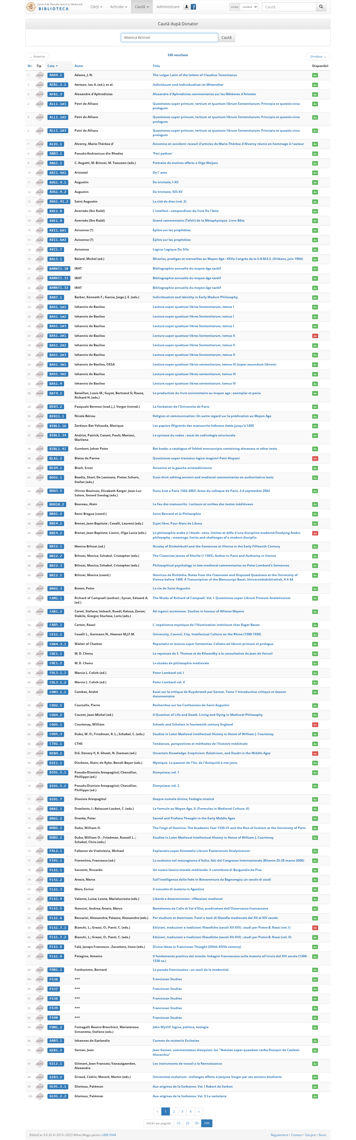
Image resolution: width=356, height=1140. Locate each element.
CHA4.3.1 (58, 644)
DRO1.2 (56, 818)
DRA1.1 (56, 809)
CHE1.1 (56, 654)
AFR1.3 (56, 94)
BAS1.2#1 (58, 336)
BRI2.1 (56, 546)
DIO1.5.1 (58, 772)
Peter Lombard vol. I (168, 672)
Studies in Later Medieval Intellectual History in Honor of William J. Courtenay (213, 734)
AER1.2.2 (58, 85)
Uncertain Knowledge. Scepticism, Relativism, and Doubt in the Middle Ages (212, 753)
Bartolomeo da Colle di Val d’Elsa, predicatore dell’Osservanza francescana (210, 908)
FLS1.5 (56, 908)
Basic (323, 1135)
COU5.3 (56, 734)
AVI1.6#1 (58, 230)
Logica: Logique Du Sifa (171, 249)
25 (187, 1123)
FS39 (54, 1008)
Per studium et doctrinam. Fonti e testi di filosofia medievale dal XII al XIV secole (215, 918)
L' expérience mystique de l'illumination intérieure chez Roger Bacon (206, 625)
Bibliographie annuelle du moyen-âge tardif (187, 268)
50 (197, 1123)
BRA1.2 (56, 514)
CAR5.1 (56, 625)
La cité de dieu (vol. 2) (169, 201)
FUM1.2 (56, 1027)
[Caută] (321, 6)
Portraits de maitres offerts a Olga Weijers (185, 163)
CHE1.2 (56, 663)
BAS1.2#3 (58, 355)
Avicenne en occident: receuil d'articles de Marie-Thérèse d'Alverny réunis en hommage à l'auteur (228, 144)
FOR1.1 (56, 970)
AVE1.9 (56, 221)
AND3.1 (56, 153)
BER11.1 (57, 416)
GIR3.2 (56, 1077)
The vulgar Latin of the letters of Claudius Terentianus (195, 75)
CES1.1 (56, 634)
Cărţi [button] (95, 6)
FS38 (54, 999)
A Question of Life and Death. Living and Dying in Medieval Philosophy (208, 714)
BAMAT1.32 (59, 288)
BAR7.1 (56, 297)
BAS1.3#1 (58, 365)
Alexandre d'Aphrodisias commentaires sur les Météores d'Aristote (204, 94)
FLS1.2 (56, 880)
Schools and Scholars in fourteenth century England (193, 724)
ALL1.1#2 (58, 117)
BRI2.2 (56, 556)
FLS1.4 (56, 899)
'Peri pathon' (163, 153)
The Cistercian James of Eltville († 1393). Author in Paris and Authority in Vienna (214, 555)
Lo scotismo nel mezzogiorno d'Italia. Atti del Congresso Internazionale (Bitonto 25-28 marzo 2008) (228, 860)
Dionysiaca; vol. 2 (166, 785)
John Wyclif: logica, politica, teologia (180, 1027)
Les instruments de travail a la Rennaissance (187, 1063)
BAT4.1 (56, 393)
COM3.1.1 (58, 692)
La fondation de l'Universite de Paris (181, 406)
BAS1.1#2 (58, 317)
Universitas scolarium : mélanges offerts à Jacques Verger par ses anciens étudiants (217, 1077)
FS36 (54, 979)
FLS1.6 (56, 918)
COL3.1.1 (58, 673)
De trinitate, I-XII (166, 182)
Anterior (37, 56)
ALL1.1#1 (58, 104)
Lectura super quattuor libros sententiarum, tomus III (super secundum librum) (214, 364)
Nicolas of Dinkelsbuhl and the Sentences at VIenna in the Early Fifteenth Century (216, 546)
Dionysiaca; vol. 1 (166, 772)
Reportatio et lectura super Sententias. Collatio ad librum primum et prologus (213, 644)
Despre (310, 1135)
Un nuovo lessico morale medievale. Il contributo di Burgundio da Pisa (207, 870)
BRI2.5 (56, 575)
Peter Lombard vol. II (169, 682)
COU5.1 (56, 725)
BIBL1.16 (58, 426)
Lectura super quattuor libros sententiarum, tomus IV (194, 383)
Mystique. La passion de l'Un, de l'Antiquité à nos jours (195, 762)
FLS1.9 (56, 956)
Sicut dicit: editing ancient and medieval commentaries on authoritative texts (213, 477)
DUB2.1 (56, 828)
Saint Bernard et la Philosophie (177, 513)
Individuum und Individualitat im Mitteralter (188, 84)
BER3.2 (56, 407)
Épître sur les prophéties (172, 230)
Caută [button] (140, 6)
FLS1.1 (56, 870)
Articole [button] (117, 6)
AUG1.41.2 (59, 201)
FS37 (54, 989)
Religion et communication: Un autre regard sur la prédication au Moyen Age (212, 416)
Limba (234, 7)
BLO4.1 (56, 468)
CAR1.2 (56, 611)
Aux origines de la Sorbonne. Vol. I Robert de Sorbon (193, 1086)
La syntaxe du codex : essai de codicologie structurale (194, 435)
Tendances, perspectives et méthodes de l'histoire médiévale (200, 743)
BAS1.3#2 (58, 374)
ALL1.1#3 (58, 130)
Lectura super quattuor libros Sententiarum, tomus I (193, 306)
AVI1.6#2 (58, 240)
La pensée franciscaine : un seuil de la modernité (191, 969)
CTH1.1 (56, 744)
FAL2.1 (56, 851)
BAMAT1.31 (59, 278)
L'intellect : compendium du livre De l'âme (186, 211)
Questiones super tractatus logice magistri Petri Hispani (196, 458)
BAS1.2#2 (58, 345)
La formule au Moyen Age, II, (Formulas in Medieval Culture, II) (201, 808)
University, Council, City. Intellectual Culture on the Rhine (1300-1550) (207, 634)
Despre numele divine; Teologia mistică (183, 799)
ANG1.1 (56, 163)
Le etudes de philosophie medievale (181, 663)
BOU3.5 (56, 491)
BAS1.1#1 (58, 307)
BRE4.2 (56, 533)
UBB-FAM (109, 1135)
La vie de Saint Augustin (171, 588)
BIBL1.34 (58, 435)
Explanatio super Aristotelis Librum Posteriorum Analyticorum (201, 851)
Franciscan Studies (167, 979)
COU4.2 (56, 715)
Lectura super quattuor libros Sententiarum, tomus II (194, 335)
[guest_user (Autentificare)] (186, 7)
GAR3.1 (56, 1041)
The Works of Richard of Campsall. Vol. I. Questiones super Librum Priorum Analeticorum (222, 598)
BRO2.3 (56, 588)
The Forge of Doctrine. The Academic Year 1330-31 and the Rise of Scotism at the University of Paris (229, 828)
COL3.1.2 (58, 682)
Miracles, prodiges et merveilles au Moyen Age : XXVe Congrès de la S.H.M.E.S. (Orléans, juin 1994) (228, 259)
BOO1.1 (56, 477)
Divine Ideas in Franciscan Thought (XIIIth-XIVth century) (197, 946)
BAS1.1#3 (58, 326)
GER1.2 (56, 1050)
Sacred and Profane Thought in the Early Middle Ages (194, 818)
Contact (296, 1135)
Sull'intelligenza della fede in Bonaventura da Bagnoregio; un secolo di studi (212, 879)
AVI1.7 (56, 249)
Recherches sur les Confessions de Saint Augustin (191, 705)
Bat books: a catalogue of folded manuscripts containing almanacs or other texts (215, 448)
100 (207, 1123)
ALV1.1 (56, 144)
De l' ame (160, 172)
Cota (51, 66)
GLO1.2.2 (58, 1096)
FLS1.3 (56, 889)
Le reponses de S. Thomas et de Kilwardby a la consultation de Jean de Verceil (213, 653)
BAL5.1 (56, 259)
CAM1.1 (56, 598)
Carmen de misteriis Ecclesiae (176, 1040)
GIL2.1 (56, 1063)
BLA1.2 (56, 458)
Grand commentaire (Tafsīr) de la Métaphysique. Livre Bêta (198, 220)
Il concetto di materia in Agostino (178, 889)
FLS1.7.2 (58, 937)
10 (178, 1123)
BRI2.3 (56, 566)
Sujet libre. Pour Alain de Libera (177, 523)
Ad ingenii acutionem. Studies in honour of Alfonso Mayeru (198, 611)
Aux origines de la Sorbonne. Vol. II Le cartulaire (189, 1096)
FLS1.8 (56, 947)
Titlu (156, 66)
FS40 (54, 1018)
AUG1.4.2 (58, 192)
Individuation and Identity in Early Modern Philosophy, (195, 297)
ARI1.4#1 (58, 173)
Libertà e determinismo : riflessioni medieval (188, 899)
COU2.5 (56, 705)
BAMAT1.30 (59, 269)
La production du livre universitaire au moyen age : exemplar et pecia (207, 393)
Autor (79, 66)
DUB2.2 (56, 837)
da (315, 75)
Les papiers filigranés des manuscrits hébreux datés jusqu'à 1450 (203, 425)
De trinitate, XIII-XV (168, 192)
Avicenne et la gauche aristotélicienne (182, 468)
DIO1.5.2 (58, 786)
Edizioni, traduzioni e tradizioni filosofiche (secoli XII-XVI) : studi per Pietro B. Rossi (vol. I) (221, 927)
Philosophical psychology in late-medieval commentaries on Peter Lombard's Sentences (221, 565)
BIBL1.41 (58, 449)
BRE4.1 (56, 523)
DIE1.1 (56, 763)
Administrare (168, 6)
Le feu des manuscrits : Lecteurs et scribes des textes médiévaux (203, 504)
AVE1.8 (56, 211)
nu (315, 336)
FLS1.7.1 (58, 928)
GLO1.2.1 (58, 1086)
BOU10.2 (57, 504)
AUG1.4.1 (58, 182)
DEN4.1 (56, 753)
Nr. (30, 66)
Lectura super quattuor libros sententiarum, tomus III (194, 374)
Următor (318, 56)
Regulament (279, 1135)
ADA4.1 (56, 75)
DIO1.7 (56, 799)
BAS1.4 (56, 384)
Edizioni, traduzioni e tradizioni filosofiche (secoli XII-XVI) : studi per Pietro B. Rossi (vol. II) (222, 937)
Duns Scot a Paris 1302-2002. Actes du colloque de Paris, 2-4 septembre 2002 (211, 491)
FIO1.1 (56, 860)
